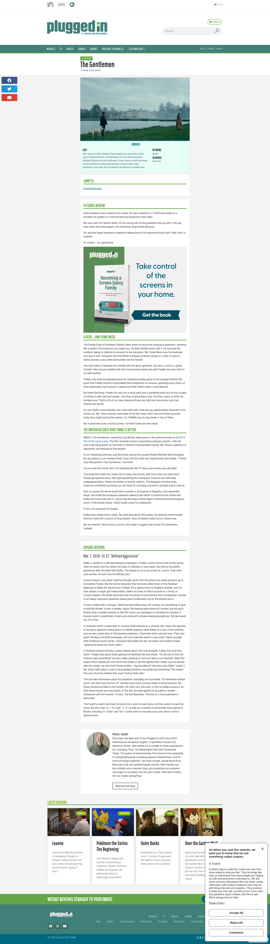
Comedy (84, 70)
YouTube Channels (113, 49)
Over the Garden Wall (201, 843)
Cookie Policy (146, 921)
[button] (9, 80)
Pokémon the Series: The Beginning (112, 846)
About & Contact (127, 921)
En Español (162, 921)
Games (82, 49)
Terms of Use (179, 921)
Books (93, 49)
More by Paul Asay (125, 786)
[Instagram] (58, 926)
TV (61, 49)
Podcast (110, 921)
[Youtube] (65, 926)
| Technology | (136, 49)
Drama (98, 70)
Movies (51, 49)
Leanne (57, 843)
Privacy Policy (197, 921)
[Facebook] (51, 926)
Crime (91, 70)
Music (70, 49)
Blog (98, 921)
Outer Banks (150, 843)
